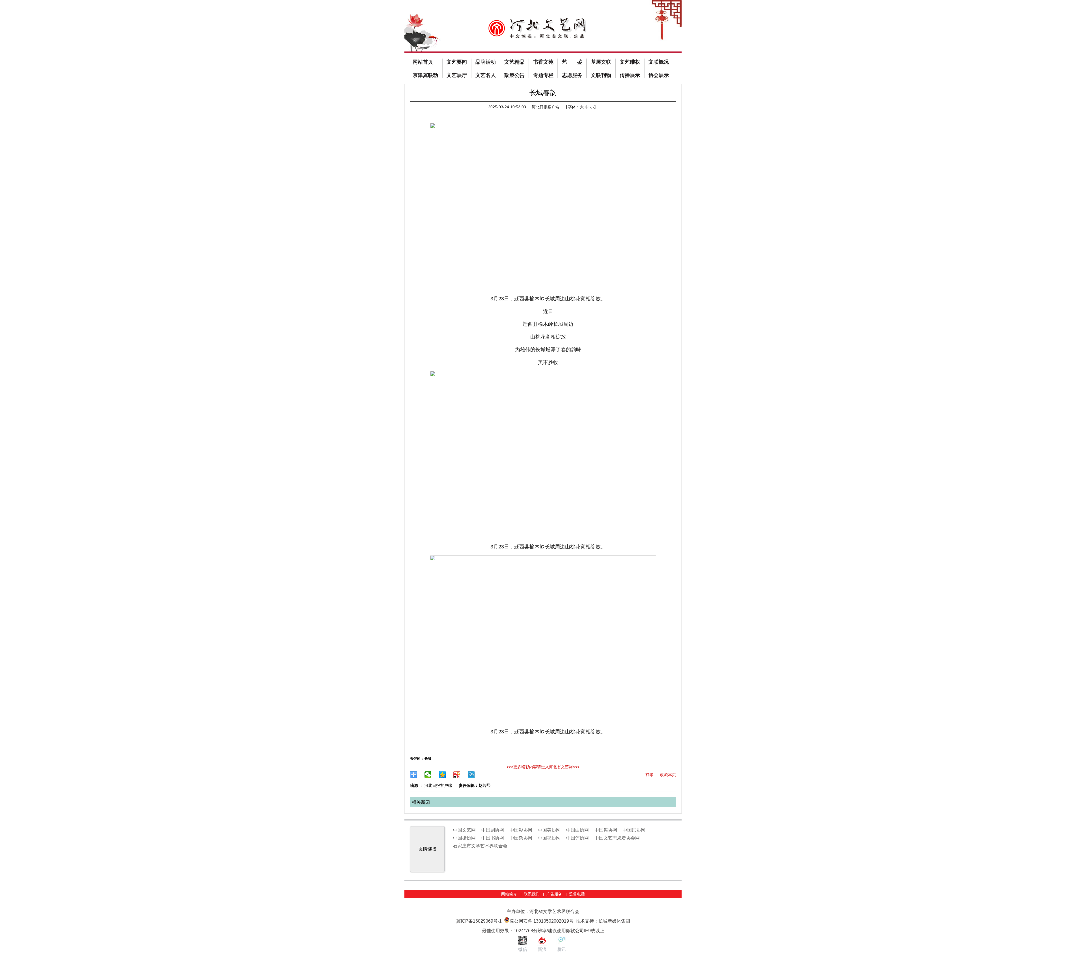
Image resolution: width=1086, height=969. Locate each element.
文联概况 (658, 62)
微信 (522, 949)
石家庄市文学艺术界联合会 (480, 845)
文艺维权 (630, 62)
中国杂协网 (521, 838)
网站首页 (423, 62)
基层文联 (601, 62)
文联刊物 (601, 75)
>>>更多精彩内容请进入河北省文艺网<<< (543, 767)
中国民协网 (634, 830)
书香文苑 (543, 62)
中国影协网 (521, 830)
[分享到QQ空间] (442, 774)
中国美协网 (549, 830)
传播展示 (630, 75)
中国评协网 (577, 838)
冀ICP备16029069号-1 (479, 921)
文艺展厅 (457, 75)
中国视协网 (549, 838)
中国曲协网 (577, 830)
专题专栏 (543, 75)
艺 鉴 (572, 62)
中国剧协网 (492, 830)
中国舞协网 (605, 830)
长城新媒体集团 (614, 921)
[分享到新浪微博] (456, 774)
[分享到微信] (428, 774)
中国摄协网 (464, 838)
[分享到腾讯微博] (471, 774)
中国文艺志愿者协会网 (617, 838)
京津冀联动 (425, 75)
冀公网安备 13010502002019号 (542, 921)
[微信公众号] (522, 944)
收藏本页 (668, 774)
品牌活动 (485, 62)
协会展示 (658, 75)
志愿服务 (572, 75)
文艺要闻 (457, 62)
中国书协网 (492, 838)
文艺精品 (514, 62)
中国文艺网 (464, 830)
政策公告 (514, 75)
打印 (649, 774)
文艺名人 (485, 75)
